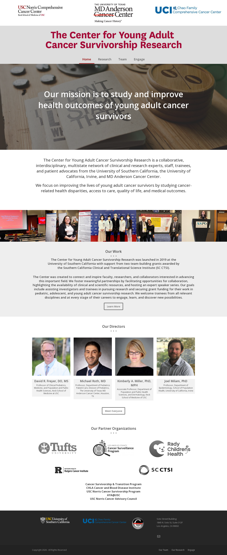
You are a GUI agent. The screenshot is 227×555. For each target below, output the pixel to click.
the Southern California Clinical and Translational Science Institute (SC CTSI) (113, 268)
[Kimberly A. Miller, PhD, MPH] (134, 356)
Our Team (163, 550)
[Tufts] (57, 447)
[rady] (169, 448)
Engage (191, 550)
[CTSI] (155, 469)
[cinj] (71, 469)
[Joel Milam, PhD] (176, 356)
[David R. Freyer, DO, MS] (51, 356)
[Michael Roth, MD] (93, 356)
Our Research (177, 550)
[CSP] (113, 447)
